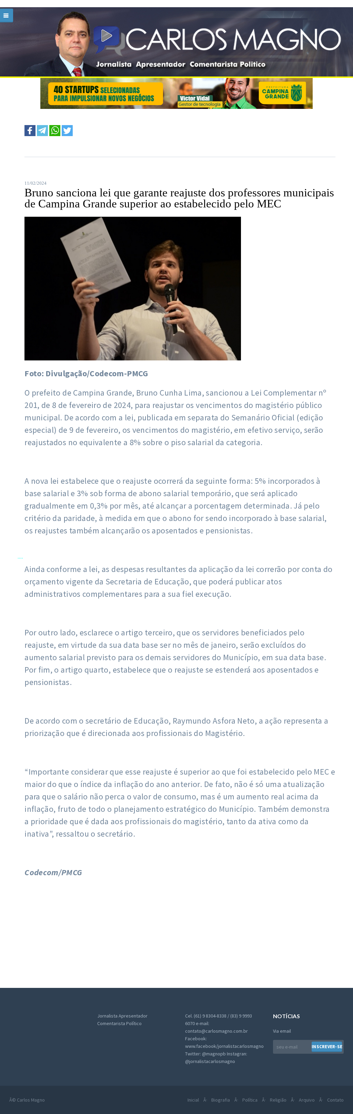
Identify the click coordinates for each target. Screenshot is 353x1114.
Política (250, 1100)
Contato (335, 1100)
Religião (278, 1100)
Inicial (193, 1100)
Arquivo (307, 1100)
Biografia (220, 1100)
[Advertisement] (94, 935)
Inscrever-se (327, 1047)
